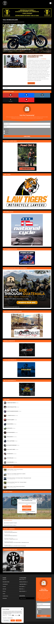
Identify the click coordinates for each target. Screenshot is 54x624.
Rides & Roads (16, 474)
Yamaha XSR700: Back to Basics (10, 525)
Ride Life (12, 474)
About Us (4, 579)
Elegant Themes (11, 622)
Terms (4, 593)
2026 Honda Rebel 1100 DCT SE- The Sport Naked (16, 482)
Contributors (5, 584)
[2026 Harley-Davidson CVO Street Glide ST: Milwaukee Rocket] (5, 478)
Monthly (6, 131)
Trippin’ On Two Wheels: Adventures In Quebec (16, 473)
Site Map (4, 588)
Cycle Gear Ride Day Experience (11, 532)
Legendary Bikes (14, 470)
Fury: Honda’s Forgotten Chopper (10, 522)
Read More (31, 83)
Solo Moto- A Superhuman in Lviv (11, 539)
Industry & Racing (22, 581)
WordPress (22, 622)
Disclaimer (5, 598)
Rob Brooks (30, 58)
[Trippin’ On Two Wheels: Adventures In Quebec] (5, 474)
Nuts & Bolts (21, 586)
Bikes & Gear (39, 58)
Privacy (4, 591)
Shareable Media (6, 581)
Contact (4, 586)
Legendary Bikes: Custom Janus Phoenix (15, 469)
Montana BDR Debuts (8, 520)
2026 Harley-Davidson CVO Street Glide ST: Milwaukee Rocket (17, 542)
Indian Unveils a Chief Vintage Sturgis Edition (16, 486)
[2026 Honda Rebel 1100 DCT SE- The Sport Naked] (5, 483)
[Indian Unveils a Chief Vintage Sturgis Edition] (5, 487)
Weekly (6, 133)
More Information (26, 506)
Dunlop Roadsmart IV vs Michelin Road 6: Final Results (15, 545)
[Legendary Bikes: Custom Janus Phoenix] (5, 470)
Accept (26, 509)
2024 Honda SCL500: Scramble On (17, 49)
